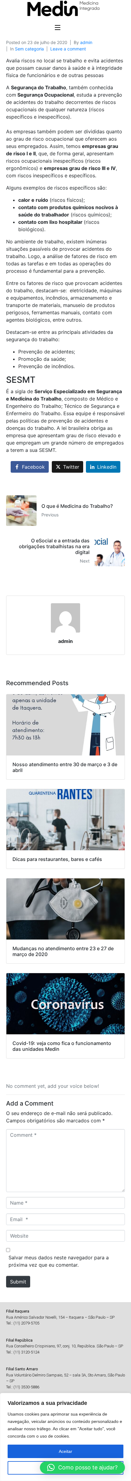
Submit (18, 1282)
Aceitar (65, 1451)
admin (86, 42)
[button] (82, 1467)
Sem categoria (29, 48)
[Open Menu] (58, 28)
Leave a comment (68, 48)
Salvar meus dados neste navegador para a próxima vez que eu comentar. (59, 1261)
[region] (65, 1437)
